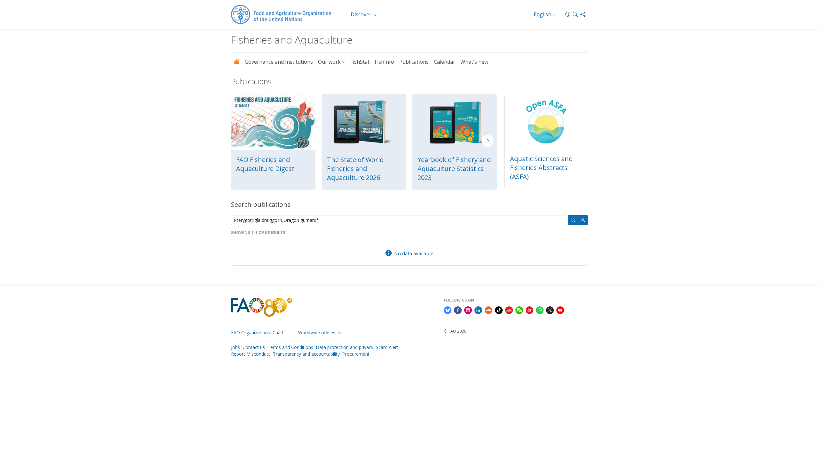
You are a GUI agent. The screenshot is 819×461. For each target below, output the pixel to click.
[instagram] (468, 309)
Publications (414, 61)
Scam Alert (387, 347)
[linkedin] (478, 309)
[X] (550, 309)
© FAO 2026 (455, 331)
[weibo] (529, 309)
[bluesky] (447, 309)
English (542, 14)
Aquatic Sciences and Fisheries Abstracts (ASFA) (541, 167)
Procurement (356, 354)
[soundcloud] (488, 309)
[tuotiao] (509, 309)
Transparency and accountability (306, 354)
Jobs (235, 347)
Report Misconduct (250, 354)
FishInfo (384, 61)
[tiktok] (499, 309)
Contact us (254, 347)
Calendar (444, 61)
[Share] (582, 14)
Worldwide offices (317, 332)
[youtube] (560, 309)
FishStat (360, 61)
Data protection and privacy (344, 347)
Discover (362, 14)
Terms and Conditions (290, 347)
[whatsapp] (540, 309)
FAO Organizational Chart (257, 332)
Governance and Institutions (279, 61)
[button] (575, 14)
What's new (474, 61)
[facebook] (458, 309)
